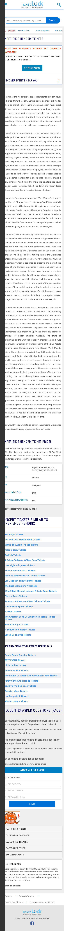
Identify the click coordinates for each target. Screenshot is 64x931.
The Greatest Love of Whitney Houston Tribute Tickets (30, 618)
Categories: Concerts (17, 835)
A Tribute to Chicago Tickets (20, 629)
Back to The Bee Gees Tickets (20, 685)
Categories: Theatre (17, 841)
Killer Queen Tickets (15, 549)
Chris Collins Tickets (15, 665)
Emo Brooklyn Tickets (16, 624)
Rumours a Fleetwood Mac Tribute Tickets (27, 601)
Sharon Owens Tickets (16, 701)
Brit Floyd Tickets (14, 534)
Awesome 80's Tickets (16, 670)
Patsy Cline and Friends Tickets (21, 680)
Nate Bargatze (34, 30)
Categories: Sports (16, 829)
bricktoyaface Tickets (16, 691)
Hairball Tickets (13, 611)
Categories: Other (15, 848)
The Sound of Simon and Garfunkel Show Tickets (31, 675)
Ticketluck (32, 4)
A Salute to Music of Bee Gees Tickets (25, 560)
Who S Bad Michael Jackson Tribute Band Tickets (31, 591)
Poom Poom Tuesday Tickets (20, 655)
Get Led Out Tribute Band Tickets (22, 539)
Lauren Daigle (54, 30)
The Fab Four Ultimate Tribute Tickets (25, 575)
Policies (46, 918)
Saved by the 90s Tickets (18, 634)
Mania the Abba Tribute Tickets (21, 544)
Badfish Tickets (13, 555)
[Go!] (53, 20)
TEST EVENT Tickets (15, 660)
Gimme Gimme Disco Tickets (20, 570)
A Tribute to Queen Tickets (19, 606)
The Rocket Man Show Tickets (21, 585)
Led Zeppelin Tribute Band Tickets (23, 580)
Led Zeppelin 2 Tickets (16, 696)
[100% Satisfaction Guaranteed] (18, 818)
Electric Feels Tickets (16, 596)
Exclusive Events (15, 854)
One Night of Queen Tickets (20, 565)
